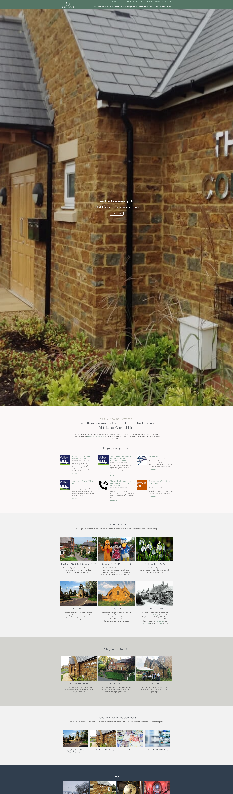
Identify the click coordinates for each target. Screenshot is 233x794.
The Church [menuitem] (142, 7)
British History (153, 615)
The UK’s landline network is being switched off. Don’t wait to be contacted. (122, 483)
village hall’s (159, 623)
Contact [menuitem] (168, 7)
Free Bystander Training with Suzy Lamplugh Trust (82, 457)
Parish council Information (95, 436)
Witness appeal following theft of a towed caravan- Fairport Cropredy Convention (121, 458)
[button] (2, 207)
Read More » (75, 473)
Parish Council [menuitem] (160, 7)
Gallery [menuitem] (151, 7)
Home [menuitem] (94, 7)
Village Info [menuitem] (100, 7)
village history (161, 621)
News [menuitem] (109, 7)
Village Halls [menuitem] (131, 7)
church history (145, 623)
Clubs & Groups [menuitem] (119, 7)
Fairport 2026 (154, 456)
